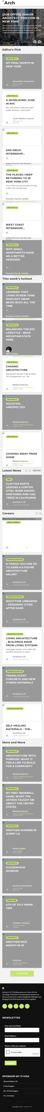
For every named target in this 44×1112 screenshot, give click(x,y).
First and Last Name (13, 1026)
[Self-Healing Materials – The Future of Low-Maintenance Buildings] (22, 712)
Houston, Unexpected (15, 405)
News (9, 479)
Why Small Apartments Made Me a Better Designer (20, 254)
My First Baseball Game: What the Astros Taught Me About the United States (20, 799)
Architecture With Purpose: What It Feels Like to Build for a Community (21, 761)
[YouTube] (21, 1006)
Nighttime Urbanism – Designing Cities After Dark (21, 605)
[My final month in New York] (22, 71)
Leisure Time (11, 900)
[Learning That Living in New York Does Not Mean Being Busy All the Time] (22, 300)
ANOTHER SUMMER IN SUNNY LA (21, 832)
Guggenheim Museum (15, 869)
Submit (10, 1063)
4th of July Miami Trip (19, 906)
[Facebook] (4, 1006)
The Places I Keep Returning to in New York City (19, 178)
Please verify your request (15, 1046)
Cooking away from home (21, 455)
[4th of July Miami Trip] (22, 913)
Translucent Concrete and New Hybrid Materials (21, 679)
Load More (22, 973)
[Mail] (27, 1006)
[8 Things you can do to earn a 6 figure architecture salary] (22, 572)
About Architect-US (11, 1081)
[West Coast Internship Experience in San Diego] (22, 211)
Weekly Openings (13, 522)
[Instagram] (10, 1006)
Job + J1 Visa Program (11, 1091)
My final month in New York (20, 64)
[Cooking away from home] (22, 440)
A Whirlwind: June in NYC (20, 102)
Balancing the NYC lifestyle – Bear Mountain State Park (20, 334)
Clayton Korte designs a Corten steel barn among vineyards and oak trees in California (21, 490)
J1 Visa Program (9, 1086)
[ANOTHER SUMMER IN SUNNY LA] (22, 838)
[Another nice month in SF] (22, 950)
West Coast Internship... (15, 226)
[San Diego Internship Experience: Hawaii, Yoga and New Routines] (22, 137)
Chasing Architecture (16, 368)
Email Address (11, 1036)
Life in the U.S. (12, 58)
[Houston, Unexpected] (22, 412)
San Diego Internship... (15, 152)
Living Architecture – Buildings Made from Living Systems (21, 642)
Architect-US (28, 1107)
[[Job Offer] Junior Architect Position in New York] (22, 27)
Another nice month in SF (16, 943)
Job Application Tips (15, 559)
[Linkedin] (16, 1006)
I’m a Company (9, 1096)
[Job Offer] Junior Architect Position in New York (20, 18)
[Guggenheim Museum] (22, 876)
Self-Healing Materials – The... (19, 727)
